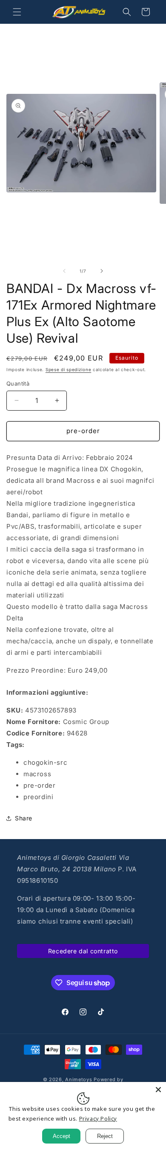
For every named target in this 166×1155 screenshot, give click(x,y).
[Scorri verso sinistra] (64, 271)
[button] (17, 12)
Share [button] (23, 818)
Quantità (17, 383)
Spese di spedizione (68, 369)
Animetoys (78, 1079)
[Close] (158, 1089)
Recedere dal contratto (83, 951)
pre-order (83, 431)
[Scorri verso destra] (101, 271)
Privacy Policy (98, 1118)
